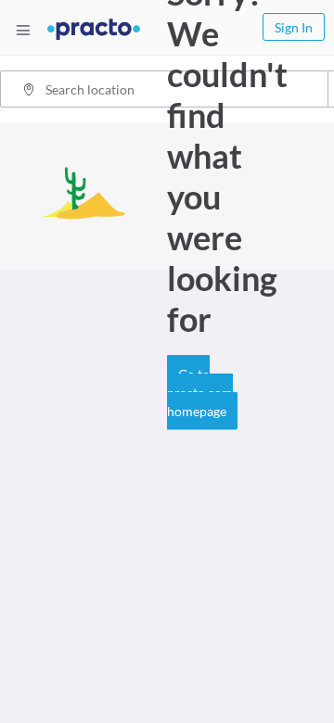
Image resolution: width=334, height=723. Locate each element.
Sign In (294, 27)
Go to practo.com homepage (200, 392)
